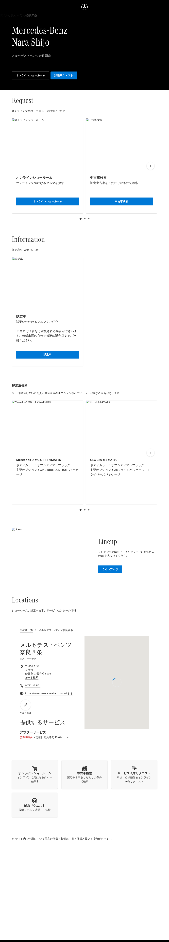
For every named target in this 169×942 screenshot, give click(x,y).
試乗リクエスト (63, 75)
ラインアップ (110, 569)
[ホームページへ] (84, 7)
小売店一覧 (26, 630)
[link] (31, 678)
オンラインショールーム (30, 75)
